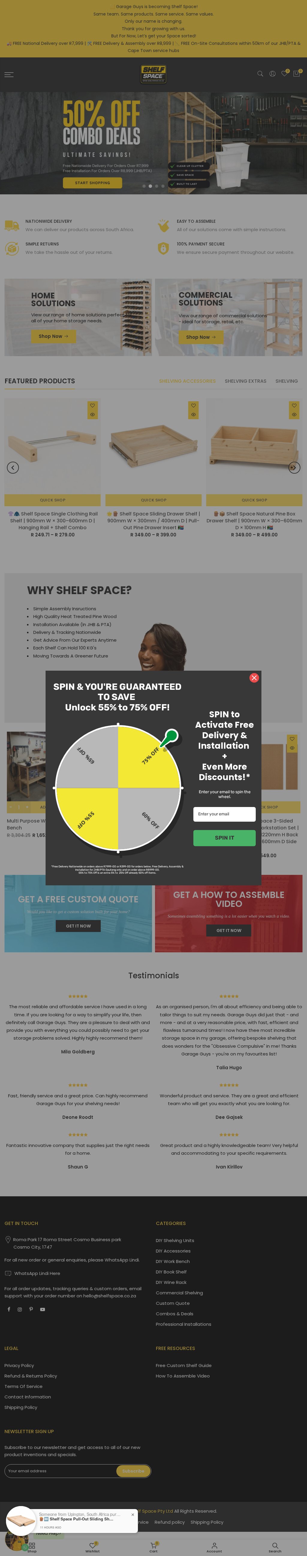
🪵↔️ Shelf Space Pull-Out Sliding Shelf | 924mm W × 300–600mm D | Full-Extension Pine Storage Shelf (76, 1519)
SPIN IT (224, 838)
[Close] (254, 678)
